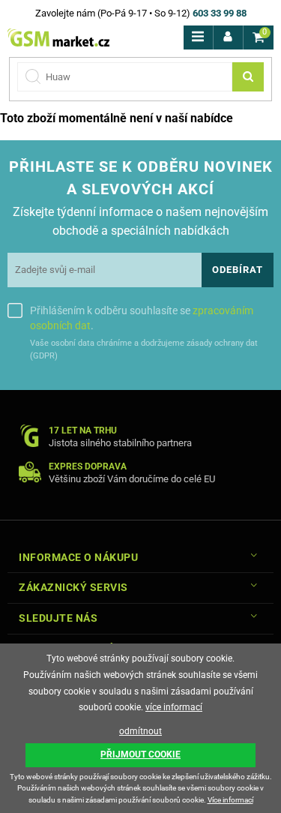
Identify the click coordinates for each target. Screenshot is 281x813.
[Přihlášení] (228, 38)
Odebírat (237, 269)
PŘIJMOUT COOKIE (140, 754)
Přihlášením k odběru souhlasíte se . (141, 318)
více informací (173, 707)
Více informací (230, 800)
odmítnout (140, 731)
